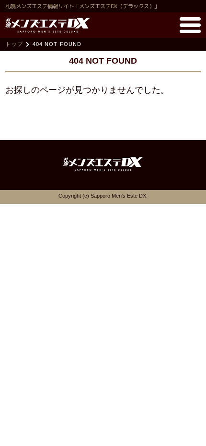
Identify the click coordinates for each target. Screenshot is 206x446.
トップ (14, 44)
